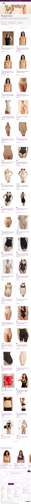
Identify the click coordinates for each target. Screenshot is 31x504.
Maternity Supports (20, 23)
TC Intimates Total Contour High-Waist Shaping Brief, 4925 (7, 209)
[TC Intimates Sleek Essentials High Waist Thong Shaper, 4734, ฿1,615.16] (23, 266)
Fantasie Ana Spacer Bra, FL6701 (19, 466)
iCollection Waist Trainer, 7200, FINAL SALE (21, 323)
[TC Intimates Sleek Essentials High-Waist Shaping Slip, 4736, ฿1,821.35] (8, 107)
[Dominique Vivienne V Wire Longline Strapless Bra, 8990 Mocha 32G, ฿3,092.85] (23, 38)
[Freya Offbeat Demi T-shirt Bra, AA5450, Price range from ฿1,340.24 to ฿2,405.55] (7, 456)
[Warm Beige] (1, 115)
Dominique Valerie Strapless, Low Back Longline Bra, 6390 (7, 95)
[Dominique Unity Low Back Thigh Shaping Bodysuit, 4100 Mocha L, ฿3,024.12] (8, 129)
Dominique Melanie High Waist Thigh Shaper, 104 (21, 139)
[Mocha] (16, 46)
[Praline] (1, 230)
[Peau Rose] (16, 230)
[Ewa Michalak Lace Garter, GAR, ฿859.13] (8, 381)
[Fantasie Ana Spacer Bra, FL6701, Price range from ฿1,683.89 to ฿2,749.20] (20, 456)
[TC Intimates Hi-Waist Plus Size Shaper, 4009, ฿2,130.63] (23, 358)
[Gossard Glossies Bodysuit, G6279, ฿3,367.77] (23, 107)
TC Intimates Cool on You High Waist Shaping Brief (6, 369)
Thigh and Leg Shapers (12, 23)
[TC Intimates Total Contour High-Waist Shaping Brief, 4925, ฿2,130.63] (8, 199)
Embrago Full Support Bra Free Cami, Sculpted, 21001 (7, 49)
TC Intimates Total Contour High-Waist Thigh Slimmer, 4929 (22, 186)
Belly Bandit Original (5, 436)
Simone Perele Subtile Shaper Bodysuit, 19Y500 (7, 277)
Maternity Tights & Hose (4, 24)
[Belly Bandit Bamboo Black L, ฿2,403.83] (23, 427)
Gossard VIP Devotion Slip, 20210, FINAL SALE (22, 209)
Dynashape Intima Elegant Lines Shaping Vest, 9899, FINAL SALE (22, 391)
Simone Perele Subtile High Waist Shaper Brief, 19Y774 (7, 255)
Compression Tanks (4, 23)
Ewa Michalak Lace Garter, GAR (7, 391)
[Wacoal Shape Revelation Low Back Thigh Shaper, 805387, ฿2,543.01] (8, 222)
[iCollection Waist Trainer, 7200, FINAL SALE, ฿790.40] (23, 313)
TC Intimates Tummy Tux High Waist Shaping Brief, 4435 (6, 300)
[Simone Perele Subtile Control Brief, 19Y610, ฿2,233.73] (23, 222)
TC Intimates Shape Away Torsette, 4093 (21, 300)
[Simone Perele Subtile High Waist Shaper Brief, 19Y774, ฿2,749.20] (8, 244)
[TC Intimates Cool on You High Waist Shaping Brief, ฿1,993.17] (8, 358)
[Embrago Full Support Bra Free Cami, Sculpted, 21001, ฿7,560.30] (8, 38)
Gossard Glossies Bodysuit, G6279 (22, 117)
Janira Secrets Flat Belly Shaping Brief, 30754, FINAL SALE (7, 346)
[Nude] (16, 115)
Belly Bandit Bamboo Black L (22, 436)
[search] (8, 3)
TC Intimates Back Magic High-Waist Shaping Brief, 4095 (22, 163)
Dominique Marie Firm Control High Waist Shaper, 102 (7, 163)
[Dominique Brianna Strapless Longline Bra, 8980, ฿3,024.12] (23, 62)
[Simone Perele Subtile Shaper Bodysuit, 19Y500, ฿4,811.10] (8, 266)
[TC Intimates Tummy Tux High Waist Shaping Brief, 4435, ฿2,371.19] (8, 290)
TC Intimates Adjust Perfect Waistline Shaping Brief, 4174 (7, 323)
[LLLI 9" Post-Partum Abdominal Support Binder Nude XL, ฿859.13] (23, 404)
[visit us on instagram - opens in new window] (1, 501)
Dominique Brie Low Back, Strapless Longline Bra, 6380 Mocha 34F (7, 72)
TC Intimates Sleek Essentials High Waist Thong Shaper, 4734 (22, 277)
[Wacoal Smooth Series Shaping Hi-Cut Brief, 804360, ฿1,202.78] (23, 85)
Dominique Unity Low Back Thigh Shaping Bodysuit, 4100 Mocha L (7, 140)
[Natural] (16, 435)
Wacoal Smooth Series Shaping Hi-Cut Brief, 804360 (22, 95)
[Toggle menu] (1, 3)
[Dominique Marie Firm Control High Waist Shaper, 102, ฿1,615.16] (8, 152)
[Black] (1, 46)
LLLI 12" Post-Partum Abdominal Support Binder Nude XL (7, 414)
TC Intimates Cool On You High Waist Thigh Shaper (21, 345)
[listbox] (26, 27)
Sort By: (22, 27)
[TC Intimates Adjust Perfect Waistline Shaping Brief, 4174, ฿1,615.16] (8, 313)
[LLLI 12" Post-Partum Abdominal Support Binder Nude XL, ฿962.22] (8, 404)
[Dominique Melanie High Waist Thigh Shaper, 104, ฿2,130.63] (23, 129)
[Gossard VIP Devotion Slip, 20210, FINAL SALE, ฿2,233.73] (23, 199)
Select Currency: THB (17, 0)
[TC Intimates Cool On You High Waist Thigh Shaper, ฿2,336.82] (23, 335)
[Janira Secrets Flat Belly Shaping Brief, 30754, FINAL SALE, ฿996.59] (8, 335)
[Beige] (16, 366)
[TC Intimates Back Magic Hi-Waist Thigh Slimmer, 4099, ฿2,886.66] (8, 176)
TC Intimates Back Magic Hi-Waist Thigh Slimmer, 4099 (7, 186)
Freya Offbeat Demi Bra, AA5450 (6, 466)
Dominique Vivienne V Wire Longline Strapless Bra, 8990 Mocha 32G (22, 49)
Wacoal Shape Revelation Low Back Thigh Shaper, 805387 (7, 232)
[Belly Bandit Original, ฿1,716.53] (8, 427)
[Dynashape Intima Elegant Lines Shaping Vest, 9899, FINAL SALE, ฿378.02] (23, 381)
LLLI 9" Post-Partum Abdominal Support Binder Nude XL (22, 414)
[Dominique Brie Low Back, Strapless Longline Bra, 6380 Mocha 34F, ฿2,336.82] (8, 62)
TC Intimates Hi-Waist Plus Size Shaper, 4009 (22, 369)
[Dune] (1, 343)
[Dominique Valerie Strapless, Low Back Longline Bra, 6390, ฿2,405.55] (8, 85)
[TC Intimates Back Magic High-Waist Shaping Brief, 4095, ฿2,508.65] (23, 152)
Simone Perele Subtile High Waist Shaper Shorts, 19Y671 (22, 255)
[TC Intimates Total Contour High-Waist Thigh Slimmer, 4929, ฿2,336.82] (23, 176)
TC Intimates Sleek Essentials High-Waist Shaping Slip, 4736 (7, 117)
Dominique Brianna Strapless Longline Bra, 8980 (22, 72)
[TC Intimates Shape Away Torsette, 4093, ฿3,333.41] (23, 290)
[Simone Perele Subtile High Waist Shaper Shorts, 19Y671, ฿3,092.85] (23, 244)
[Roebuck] (16, 93)
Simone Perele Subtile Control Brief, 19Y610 (22, 232)
